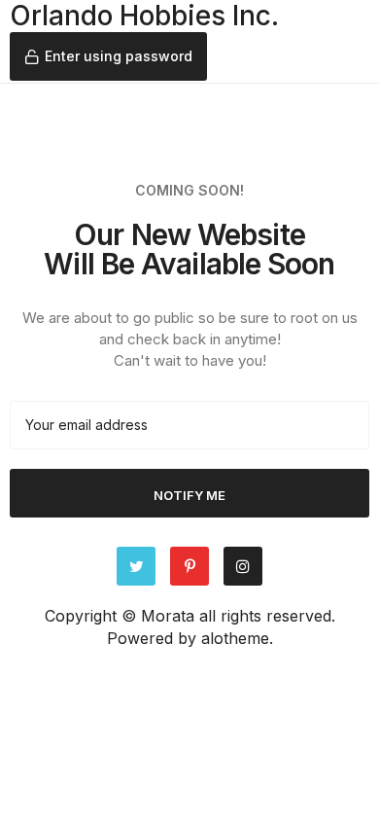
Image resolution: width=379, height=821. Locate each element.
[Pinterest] (189, 566)
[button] (108, 56)
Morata (167, 615)
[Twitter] (136, 566)
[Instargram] (243, 566)
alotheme (235, 638)
